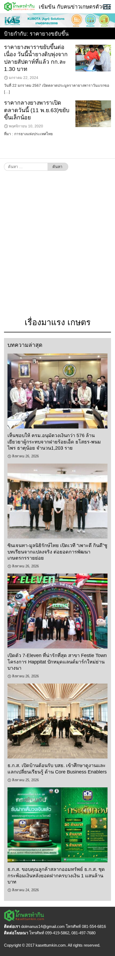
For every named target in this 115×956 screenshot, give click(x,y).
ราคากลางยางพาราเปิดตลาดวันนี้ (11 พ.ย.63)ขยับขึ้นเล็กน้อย (36, 110)
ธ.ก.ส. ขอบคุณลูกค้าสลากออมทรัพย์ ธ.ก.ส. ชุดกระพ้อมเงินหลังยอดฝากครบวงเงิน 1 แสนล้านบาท (56, 876)
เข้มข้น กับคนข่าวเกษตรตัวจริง (75, 7)
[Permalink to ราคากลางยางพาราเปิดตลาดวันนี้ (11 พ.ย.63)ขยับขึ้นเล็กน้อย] (93, 113)
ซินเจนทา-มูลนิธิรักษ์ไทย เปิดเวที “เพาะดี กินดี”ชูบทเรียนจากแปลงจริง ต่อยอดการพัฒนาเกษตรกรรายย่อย (57, 552)
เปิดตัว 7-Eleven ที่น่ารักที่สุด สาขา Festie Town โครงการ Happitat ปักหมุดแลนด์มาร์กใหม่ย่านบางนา (57, 662)
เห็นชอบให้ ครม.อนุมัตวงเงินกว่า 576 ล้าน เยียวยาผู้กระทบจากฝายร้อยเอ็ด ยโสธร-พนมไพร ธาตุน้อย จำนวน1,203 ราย (54, 442)
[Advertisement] (57, 247)
